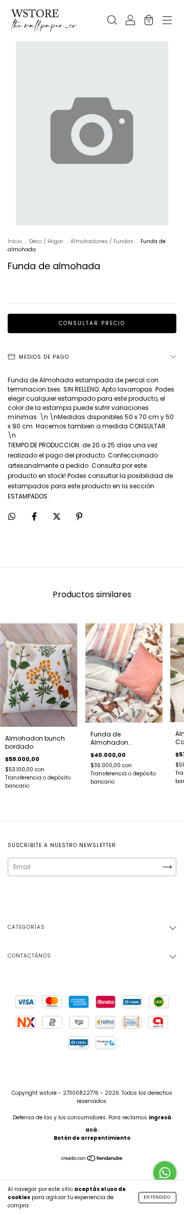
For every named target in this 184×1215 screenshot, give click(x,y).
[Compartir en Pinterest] (79, 516)
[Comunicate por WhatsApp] (164, 1172)
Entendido (157, 1197)
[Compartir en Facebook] (35, 516)
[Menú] (167, 21)
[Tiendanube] (92, 1159)
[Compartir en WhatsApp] (12, 516)
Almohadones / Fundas (102, 241)
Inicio (15, 241)
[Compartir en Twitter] (57, 516)
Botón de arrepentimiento (92, 1138)
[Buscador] (112, 21)
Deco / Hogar (46, 241)
